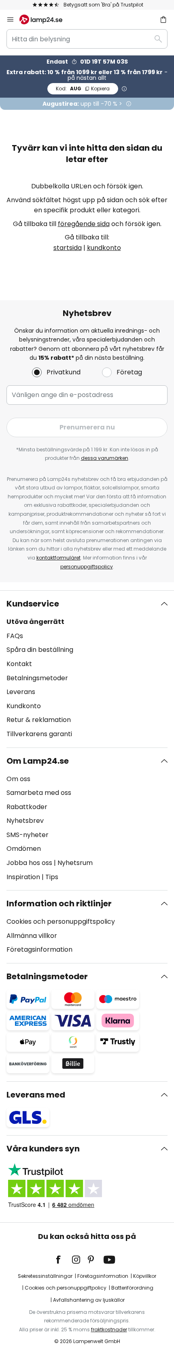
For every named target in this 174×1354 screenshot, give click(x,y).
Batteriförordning (132, 1287)
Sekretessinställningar (45, 1276)
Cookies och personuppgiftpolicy (65, 1287)
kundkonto (104, 247)
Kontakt (19, 663)
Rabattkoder (26, 807)
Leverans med (35, 1094)
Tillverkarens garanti (39, 734)
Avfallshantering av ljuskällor (89, 1299)
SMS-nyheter (27, 834)
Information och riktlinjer (59, 903)
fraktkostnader (109, 1329)
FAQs (14, 636)
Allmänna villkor (31, 935)
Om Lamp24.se (37, 761)
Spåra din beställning (39, 649)
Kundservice (32, 603)
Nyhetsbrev (25, 820)
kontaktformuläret (58, 557)
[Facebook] (63, 1260)
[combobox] (87, 39)
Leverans (20, 691)
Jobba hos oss (29, 862)
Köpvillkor (144, 1276)
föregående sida (84, 224)
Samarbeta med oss (38, 792)
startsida (67, 247)
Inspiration (23, 877)
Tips (51, 877)
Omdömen (23, 848)
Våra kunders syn (43, 1148)
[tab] (87, 669)
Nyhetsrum (75, 862)
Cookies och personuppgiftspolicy (60, 921)
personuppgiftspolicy (86, 566)
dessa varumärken (104, 458)
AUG (83, 88)
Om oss (18, 779)
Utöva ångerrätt (35, 621)
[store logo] (45, 19)
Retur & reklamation (38, 719)
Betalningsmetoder (37, 678)
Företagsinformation (39, 949)
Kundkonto (23, 706)
